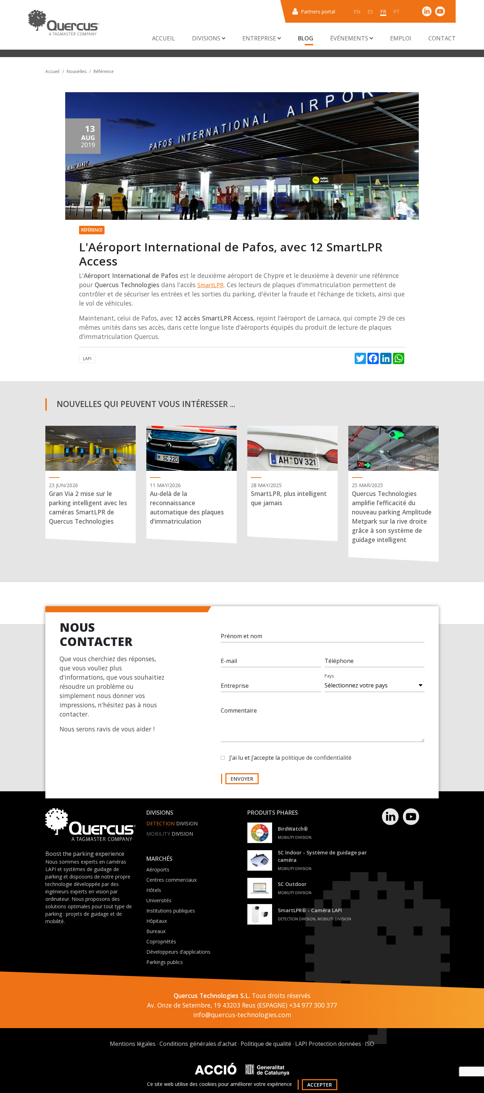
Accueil (163, 38)
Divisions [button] (207, 38)
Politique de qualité (266, 1044)
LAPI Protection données (328, 1044)
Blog (305, 38)
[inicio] (63, 22)
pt (396, 11)
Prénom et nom (241, 636)
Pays (329, 676)
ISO (369, 1044)
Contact (442, 38)
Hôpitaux (156, 921)
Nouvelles (76, 71)
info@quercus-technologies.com (242, 1014)
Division (172, 823)
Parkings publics (164, 962)
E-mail (229, 661)
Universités (158, 900)
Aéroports (157, 869)
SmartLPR (210, 285)
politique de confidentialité (316, 758)
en (357, 11)
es (370, 11)
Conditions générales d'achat (198, 1044)
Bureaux (155, 931)
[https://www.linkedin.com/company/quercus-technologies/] (427, 11)
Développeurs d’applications (178, 951)
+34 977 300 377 (313, 1005)
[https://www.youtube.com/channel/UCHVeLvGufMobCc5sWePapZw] (440, 11)
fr (383, 11)
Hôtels (153, 890)
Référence (104, 71)
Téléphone (339, 661)
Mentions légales (133, 1044)
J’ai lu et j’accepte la (290, 758)
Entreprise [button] (259, 38)
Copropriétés (161, 941)
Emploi (400, 38)
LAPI (87, 359)
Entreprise (235, 686)
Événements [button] (350, 38)
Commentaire (239, 710)
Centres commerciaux (171, 879)
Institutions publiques (170, 910)
